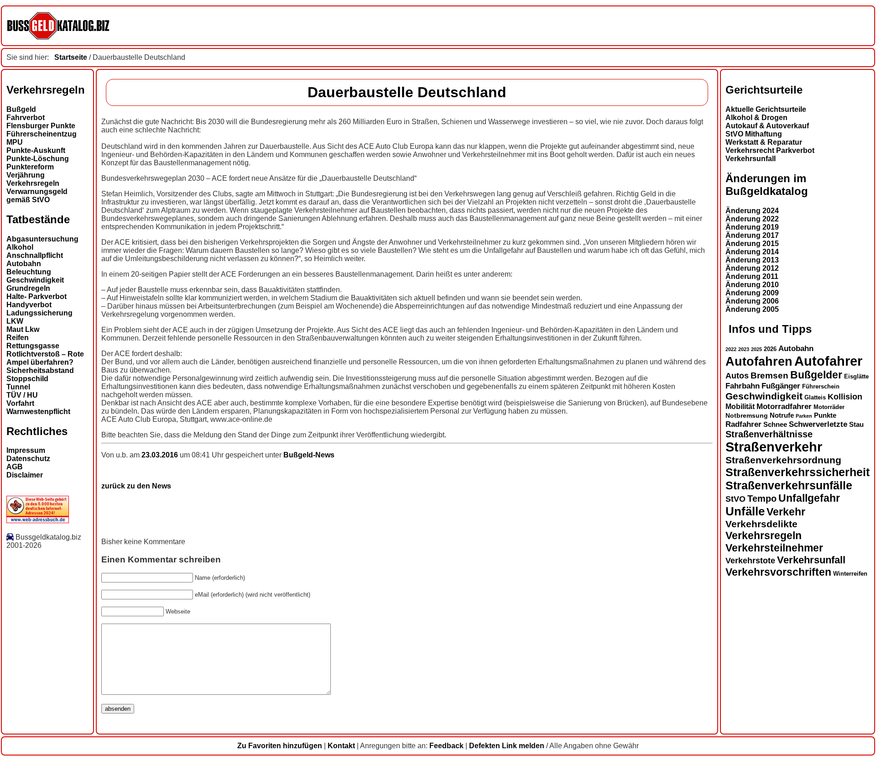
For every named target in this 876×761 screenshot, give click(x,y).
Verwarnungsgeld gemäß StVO (37, 196)
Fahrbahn (742, 385)
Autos (737, 375)
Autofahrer (828, 360)
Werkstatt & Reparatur (763, 142)
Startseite (70, 57)
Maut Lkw (22, 329)
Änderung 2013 (752, 260)
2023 (743, 349)
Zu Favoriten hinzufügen (279, 746)
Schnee (775, 424)
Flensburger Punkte (40, 126)
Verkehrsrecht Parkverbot (769, 150)
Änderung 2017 (752, 235)
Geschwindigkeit (35, 280)
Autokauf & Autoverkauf (767, 126)
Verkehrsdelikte (761, 524)
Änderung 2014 (752, 252)
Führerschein (821, 386)
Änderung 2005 (752, 309)
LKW (14, 321)
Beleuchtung (28, 272)
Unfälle (745, 511)
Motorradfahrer (784, 406)
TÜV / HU (22, 395)
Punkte (825, 415)
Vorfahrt (20, 403)
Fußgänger (780, 386)
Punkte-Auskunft (35, 150)
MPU (14, 142)
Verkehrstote (750, 560)
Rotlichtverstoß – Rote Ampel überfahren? (45, 358)
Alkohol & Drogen (756, 117)
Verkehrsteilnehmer (774, 548)
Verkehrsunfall (750, 159)
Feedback (446, 746)
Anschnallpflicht (34, 255)
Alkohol (19, 247)
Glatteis (815, 397)
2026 (770, 349)
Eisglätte (856, 376)
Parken (804, 416)
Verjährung (25, 175)
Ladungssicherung (39, 313)
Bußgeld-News (308, 455)
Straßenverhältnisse (769, 434)
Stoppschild (27, 379)
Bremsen (769, 375)
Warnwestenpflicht (38, 411)
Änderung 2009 (752, 293)
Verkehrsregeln (32, 183)
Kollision (845, 396)
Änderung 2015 (752, 243)
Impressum (25, 450)
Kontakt (341, 746)
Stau (856, 424)
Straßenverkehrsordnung (783, 460)
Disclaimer (24, 475)
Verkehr (785, 512)
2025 (756, 349)
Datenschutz (28, 458)
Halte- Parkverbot (36, 296)
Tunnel (18, 387)
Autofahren (759, 361)
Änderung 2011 (751, 276)
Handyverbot (29, 305)
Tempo (762, 498)
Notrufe (782, 415)
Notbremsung (746, 415)
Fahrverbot (25, 117)
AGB (14, 467)
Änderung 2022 (752, 219)
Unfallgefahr (809, 498)
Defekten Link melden (506, 746)
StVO (735, 499)
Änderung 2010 (752, 285)
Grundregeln (28, 288)
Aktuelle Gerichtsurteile (765, 109)
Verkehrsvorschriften (778, 572)
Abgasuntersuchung (42, 239)
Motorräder (829, 407)
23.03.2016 (160, 455)
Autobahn (23, 264)
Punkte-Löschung (37, 159)
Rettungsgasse (32, 346)
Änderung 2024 (752, 211)
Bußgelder (816, 375)
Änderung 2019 (752, 227)
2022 (730, 349)
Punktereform (30, 167)
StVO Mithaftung (753, 134)
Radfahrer (743, 424)
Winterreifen (850, 573)
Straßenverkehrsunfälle (788, 485)
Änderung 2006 (752, 301)
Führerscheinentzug (41, 134)
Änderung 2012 (752, 268)
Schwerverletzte (818, 424)
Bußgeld (21, 109)
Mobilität (740, 406)
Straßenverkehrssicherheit (797, 472)
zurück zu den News (136, 486)
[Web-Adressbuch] (37, 521)
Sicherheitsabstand (40, 370)
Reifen (17, 337)
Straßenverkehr (773, 447)
